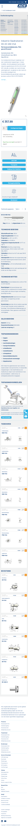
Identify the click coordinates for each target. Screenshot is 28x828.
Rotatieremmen (3, 30)
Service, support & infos (6, 782)
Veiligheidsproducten (5, 729)
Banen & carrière (4, 800)
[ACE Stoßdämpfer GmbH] (22, 6)
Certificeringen (4, 767)
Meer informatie (6, 417)
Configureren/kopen (17, 128)
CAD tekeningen (4, 757)
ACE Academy (4, 765)
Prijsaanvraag (4, 776)
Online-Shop (4, 778)
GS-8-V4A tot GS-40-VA (11, 22)
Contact (18, 1)
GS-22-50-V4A (23, 20)
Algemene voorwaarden (6, 817)
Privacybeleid (4, 811)
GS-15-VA (16, 32)
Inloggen (22, 1)
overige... (4, 79)
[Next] (25, 209)
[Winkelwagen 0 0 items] (25, 2)
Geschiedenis (4, 796)
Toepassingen (4, 732)
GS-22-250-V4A (24, 26)
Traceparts (14, 165)
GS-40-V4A (16, 30)
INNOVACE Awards (5, 791)
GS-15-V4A (16, 24)
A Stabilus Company (5, 798)
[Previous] (22, 209)
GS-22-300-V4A (24, 27)
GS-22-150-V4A (24, 23)
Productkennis (4, 763)
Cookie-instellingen (5, 809)
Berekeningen (4, 744)
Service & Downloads (6, 755)
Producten (3, 721)
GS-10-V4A (16, 21)
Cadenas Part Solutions (14, 169)
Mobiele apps (4, 761)
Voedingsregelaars (4, 29)
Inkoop (2, 780)
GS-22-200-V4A (24, 24)
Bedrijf (2, 794)
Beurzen (3, 789)
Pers (2, 787)
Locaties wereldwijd (5, 804)
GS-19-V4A (16, 26)
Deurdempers (3, 27)
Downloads (14, 1)
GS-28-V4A (16, 29)
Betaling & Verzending (6, 815)
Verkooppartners (4, 772)
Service (10, 1)
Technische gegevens (7, 209)
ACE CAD (14, 160)
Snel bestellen (4, 774)
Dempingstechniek (5, 723)
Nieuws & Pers (4, 785)
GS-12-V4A (16, 23)
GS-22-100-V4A (24, 21)
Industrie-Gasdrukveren (3, 21)
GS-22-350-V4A (24, 29)
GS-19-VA (16, 33)
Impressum (3, 813)
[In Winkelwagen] (26, 428)
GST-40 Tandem (10, 24)
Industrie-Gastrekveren (3, 23)
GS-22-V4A (16, 27)
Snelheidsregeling (5, 725)
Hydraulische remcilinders (3, 26)
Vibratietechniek (4, 727)
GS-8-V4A (16, 20)
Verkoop (3, 770)
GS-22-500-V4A (24, 33)
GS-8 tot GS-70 (10, 20)
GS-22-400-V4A (24, 30)
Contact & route (4, 802)
